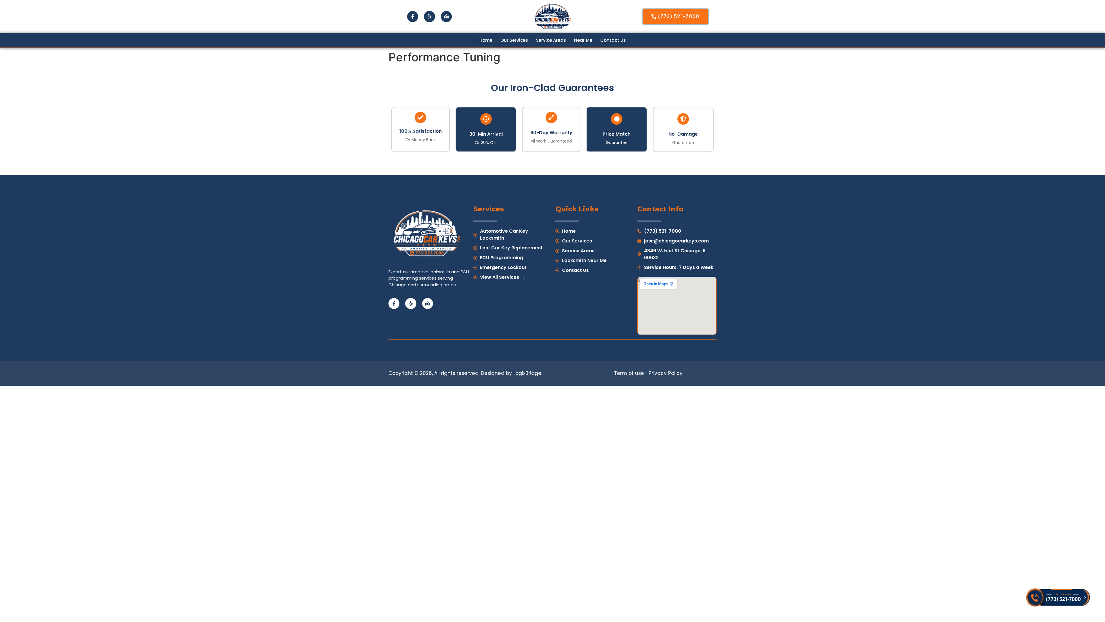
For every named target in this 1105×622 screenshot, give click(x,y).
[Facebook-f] (412, 16)
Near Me (583, 40)
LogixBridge (527, 373)
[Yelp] (429, 16)
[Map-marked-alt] (446, 16)
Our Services (514, 40)
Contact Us (613, 40)
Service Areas (551, 40)
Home (485, 40)
